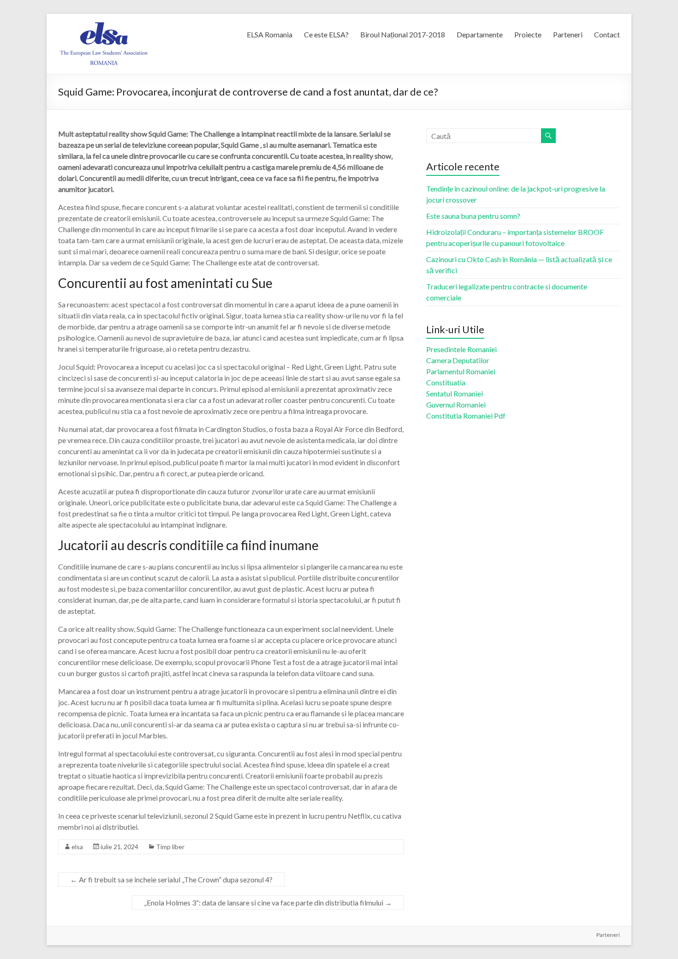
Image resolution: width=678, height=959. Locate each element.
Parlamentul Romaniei (460, 371)
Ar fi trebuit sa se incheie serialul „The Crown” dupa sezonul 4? (171, 879)
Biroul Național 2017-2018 (402, 34)
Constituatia (445, 382)
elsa (77, 847)
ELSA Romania (269, 34)
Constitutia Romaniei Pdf (466, 415)
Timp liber (170, 847)
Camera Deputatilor (457, 360)
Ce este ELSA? (326, 34)
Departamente (480, 34)
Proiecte (527, 34)
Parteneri (568, 34)
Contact (607, 34)
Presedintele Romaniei (461, 349)
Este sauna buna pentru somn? (473, 215)
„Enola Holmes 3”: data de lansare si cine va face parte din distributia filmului (268, 902)
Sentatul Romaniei (454, 393)
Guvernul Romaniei (456, 404)
